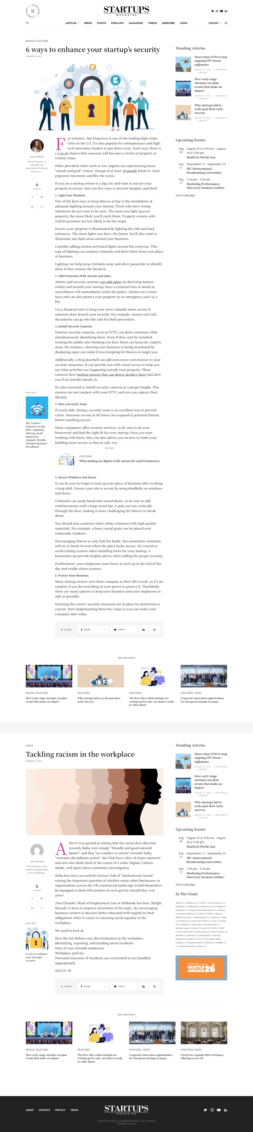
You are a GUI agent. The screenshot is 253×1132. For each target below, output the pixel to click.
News (198, 692)
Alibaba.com (193, 902)
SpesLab (192, 935)
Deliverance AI (208, 906)
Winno (202, 946)
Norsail (205, 928)
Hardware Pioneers (188, 913)
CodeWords (194, 906)
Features (42, 41)
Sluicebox (181, 935)
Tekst (192, 939)
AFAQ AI (181, 902)
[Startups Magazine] (126, 11)
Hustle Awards (202, 917)
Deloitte (221, 906)
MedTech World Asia (201, 157)
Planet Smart (203, 931)
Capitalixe (181, 906)
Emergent (181, 910)
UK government (195, 942)
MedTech (186, 924)
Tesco (200, 939)
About (30, 1110)
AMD (204, 902)
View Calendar (185, 195)
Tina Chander (37, 861)
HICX (202, 913)
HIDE (211, 913)
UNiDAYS (209, 942)
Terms (74, 1110)
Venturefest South (188, 946)
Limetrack (184, 920)
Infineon (216, 917)
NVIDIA (215, 928)
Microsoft (197, 924)
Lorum (214, 920)
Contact (44, 1110)
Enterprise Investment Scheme (202, 910)
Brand (30, 41)
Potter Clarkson (219, 931)
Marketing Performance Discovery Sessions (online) (205, 186)
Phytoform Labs (187, 931)
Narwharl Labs (212, 924)
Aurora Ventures (216, 902)
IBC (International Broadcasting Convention (204, 170)
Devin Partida (37, 157)
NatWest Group (184, 928)
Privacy (60, 1110)
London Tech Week (200, 920)
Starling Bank (205, 935)
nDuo (196, 928)
